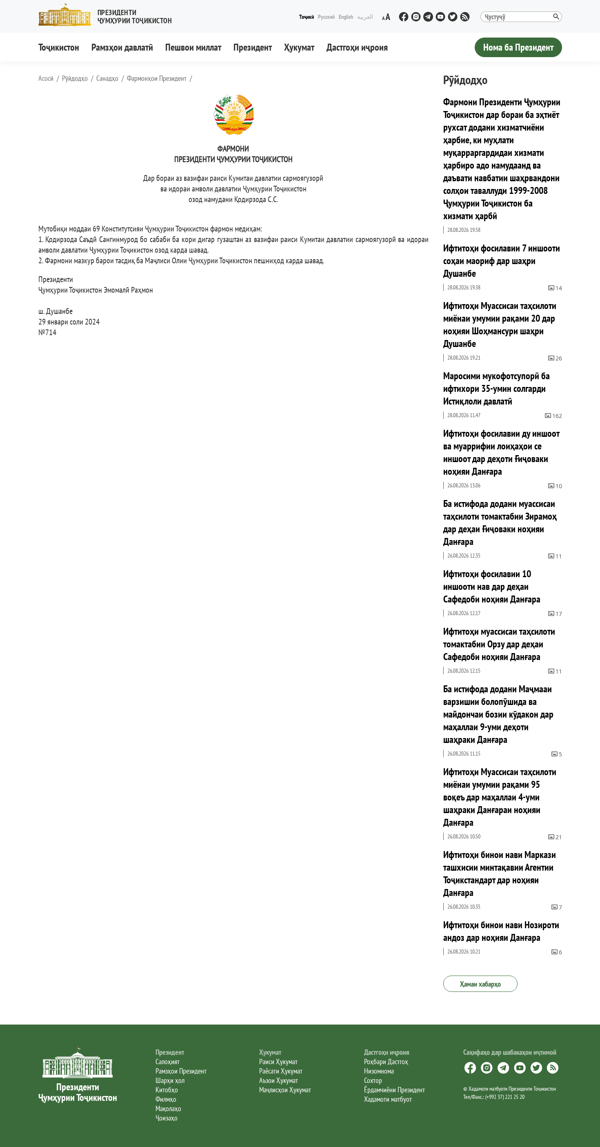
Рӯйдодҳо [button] (75, 78)
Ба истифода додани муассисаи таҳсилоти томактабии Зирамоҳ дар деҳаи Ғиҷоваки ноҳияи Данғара (500, 522)
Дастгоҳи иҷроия (357, 47)
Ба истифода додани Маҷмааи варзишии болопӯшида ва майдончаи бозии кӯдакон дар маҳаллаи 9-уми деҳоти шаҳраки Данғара (498, 714)
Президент (252, 47)
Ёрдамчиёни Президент (394, 1089)
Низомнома (379, 1071)
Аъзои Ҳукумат (278, 1080)
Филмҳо (166, 1099)
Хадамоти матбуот (388, 1099)
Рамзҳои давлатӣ (122, 47)
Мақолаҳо (168, 1108)
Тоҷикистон (58, 47)
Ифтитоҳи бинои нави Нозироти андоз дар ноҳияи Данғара (501, 931)
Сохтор (373, 1080)
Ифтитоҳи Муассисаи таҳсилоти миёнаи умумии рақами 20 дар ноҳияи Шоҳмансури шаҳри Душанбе (499, 324)
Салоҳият (168, 1061)
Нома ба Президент (518, 47)
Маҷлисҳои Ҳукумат (285, 1089)
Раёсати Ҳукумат (280, 1071)
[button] (108, 15)
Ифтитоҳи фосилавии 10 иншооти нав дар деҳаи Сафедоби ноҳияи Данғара (491, 586)
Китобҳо (167, 1089)
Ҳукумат (299, 47)
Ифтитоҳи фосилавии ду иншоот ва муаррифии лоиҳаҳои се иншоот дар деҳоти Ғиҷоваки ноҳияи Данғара (501, 452)
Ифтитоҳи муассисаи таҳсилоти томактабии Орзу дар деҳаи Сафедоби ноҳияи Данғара (499, 644)
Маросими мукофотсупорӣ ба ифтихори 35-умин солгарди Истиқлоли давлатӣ (496, 388)
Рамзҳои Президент (181, 1071)
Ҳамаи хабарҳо (480, 984)
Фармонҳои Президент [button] (157, 78)
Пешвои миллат (193, 47)
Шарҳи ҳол (170, 1080)
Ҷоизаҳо (167, 1118)
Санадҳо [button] (107, 78)
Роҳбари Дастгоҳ (386, 1061)
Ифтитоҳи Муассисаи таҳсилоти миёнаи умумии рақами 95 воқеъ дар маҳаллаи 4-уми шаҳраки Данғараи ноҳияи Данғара (499, 797)
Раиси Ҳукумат (278, 1061)
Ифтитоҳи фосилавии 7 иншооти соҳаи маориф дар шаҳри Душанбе (501, 261)
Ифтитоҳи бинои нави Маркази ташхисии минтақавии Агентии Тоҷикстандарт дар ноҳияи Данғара (499, 873)
